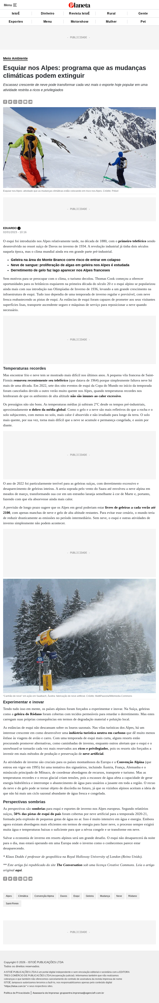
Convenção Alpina (130, 762)
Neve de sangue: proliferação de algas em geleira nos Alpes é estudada (70, 265)
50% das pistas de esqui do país (37, 814)
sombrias (38, 809)
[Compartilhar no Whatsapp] (15, 102)
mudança (105, 896)
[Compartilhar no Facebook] (5, 102)
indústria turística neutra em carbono (97, 733)
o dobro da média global (47, 409)
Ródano (132, 896)
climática (23, 896)
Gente (143, 13)
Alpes (9, 896)
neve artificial (93, 754)
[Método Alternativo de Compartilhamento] (30, 102)
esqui (76, 896)
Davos (63, 896)
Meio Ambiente (15, 58)
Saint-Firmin (12, 903)
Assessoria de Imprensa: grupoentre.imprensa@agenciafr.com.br (68, 992)
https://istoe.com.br (15, 986)
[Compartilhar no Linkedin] (20, 102)
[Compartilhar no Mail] (25, 102)
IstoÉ (16, 13)
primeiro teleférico (132, 241)
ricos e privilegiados (93, 748)
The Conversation (69, 865)
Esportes (16, 21)
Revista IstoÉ (79, 13)
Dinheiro (47, 13)
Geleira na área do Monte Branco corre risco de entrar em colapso (65, 260)
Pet (143, 21)
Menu (47, 21)
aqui (18, 870)
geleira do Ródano (28, 714)
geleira (90, 896)
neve (119, 896)
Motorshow (79, 21)
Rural (111, 13)
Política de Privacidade (17, 992)
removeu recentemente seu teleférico (41, 380)
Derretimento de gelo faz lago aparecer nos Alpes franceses (60, 270)
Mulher (111, 21)
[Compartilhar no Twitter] (10, 102)
